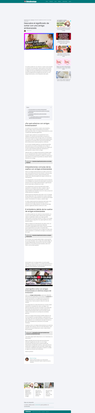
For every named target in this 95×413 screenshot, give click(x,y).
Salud (70, 1)
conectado (37, 404)
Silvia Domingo (29, 30)
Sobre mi (47, 411)
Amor (56, 1)
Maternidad (65, 1)
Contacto (43, 411)
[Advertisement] (47, 11)
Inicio (47, 1)
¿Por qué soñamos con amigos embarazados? (37, 109)
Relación (51, 1)
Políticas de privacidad (36, 411)
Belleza (59, 1)
